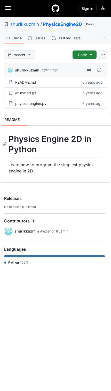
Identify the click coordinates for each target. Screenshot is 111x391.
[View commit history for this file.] (99, 70)
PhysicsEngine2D (62, 24)
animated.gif (25, 93)
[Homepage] (55, 8)
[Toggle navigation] (8, 8)
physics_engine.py (30, 103)
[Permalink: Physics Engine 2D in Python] (5, 144)
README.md (25, 82)
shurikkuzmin (24, 24)
